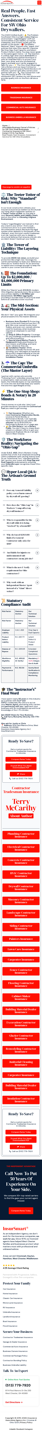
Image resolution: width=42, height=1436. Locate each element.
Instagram (29, 1429)
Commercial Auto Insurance (15, 1346)
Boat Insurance (9, 1321)
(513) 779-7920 (18, 1385)
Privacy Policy (26, 1422)
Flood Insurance (10, 1326)
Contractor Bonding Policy (15, 1360)
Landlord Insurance (11, 1316)
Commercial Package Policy (15, 1356)
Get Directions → (14, 1402)
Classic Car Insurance (12, 1298)
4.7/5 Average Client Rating (16, 1268)
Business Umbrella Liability (14, 1365)
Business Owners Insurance (15, 1351)
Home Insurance (10, 1293)
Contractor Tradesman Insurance (21, 789)
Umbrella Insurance (11, 1312)
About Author (21, 815)
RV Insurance (9, 1307)
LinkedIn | (12, 1429)
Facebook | (21, 1429)
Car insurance (9, 1289)
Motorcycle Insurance (13, 1303)
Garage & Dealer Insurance (15, 1342)
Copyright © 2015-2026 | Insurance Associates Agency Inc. (21, 1419)
